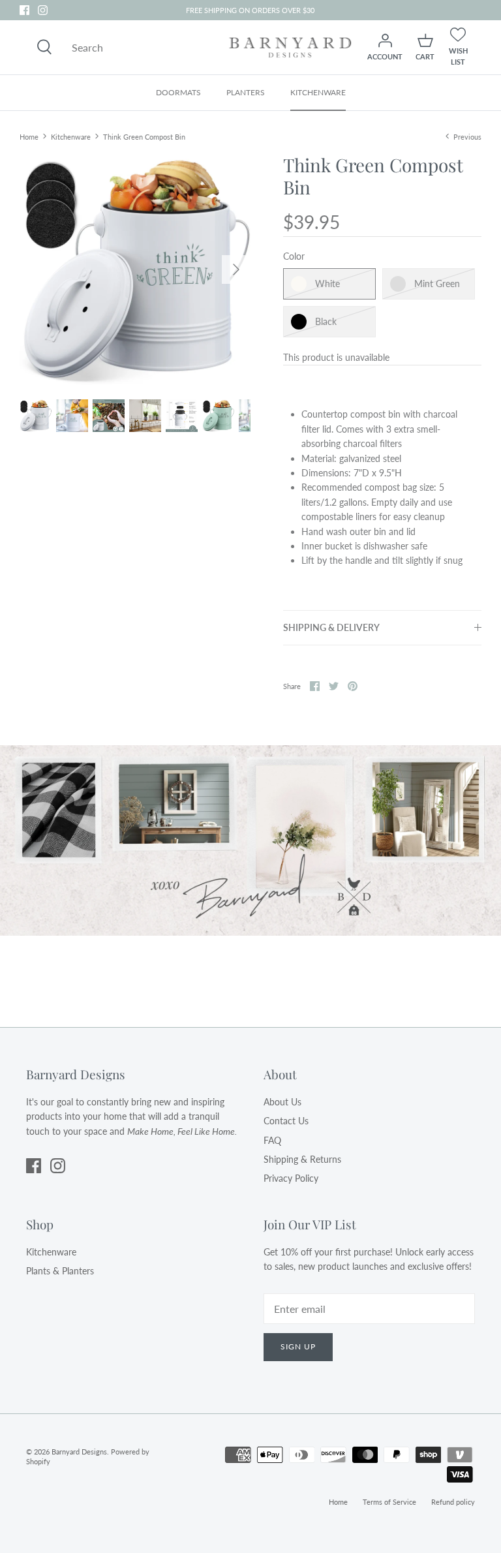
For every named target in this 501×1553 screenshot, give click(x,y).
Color (294, 256)
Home (29, 136)
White (327, 283)
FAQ (272, 1140)
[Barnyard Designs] (290, 47)
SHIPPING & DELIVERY (331, 627)
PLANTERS (245, 92)
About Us (282, 1101)
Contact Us (286, 1120)
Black (326, 321)
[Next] (236, 269)
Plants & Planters (60, 1270)
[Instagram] (43, 10)
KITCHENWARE (318, 92)
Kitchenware (71, 136)
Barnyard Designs (79, 1451)
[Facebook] (24, 10)
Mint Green (437, 283)
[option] (135, 269)
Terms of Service (389, 1502)
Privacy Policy (291, 1178)
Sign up (298, 1346)
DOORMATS (178, 92)
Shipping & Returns (302, 1159)
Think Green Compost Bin (144, 136)
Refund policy (453, 1502)
